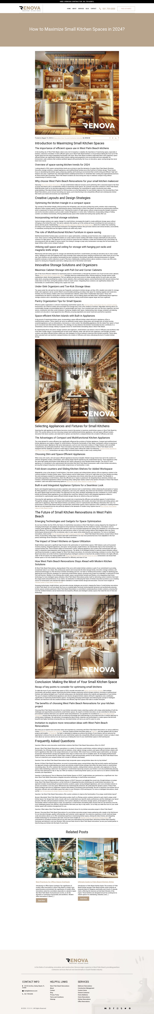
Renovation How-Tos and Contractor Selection (68, 138)
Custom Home (82, 990)
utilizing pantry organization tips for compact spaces (100, 305)
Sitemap (52, 999)
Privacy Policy (54, 995)
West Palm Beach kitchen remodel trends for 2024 (81, 556)
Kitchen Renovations (84, 999)
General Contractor (83, 992)
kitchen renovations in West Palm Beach (51, 275)
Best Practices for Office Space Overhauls (53, 882)
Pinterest (94, 731)
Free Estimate (126, 9)
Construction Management (86, 988)
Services (81, 8)
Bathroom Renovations (85, 986)
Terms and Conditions (57, 997)
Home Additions (83, 995)
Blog (87, 8)
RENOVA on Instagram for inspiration (51, 731)
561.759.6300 (88, 1)
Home (69, 8)
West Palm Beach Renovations (50, 185)
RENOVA (29, 1008)
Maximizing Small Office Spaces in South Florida (81, 481)
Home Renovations (84, 997)
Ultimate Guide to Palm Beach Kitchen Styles (49, 582)
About (74, 8)
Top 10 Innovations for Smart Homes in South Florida (68, 534)
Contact (93, 8)
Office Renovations (84, 1001)
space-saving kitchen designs (93, 690)
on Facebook (52, 733)
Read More (41, 900)
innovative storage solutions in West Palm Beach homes (75, 225)
